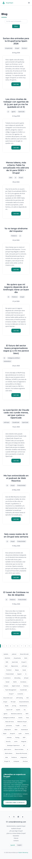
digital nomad (16, 686)
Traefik (17, 725)
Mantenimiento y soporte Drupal (16, 826)
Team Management (10, 690)
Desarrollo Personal (21, 753)
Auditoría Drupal (16, 828)
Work (25, 658)
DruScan (24, 48)
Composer (16, 761)
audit (20, 733)
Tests (27, 717)
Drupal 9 (23, 662)
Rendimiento (23, 706)
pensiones (9, 725)
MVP (24, 737)
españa (18, 710)
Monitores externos (16, 713)
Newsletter (16, 836)
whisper (26, 678)
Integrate (23, 741)
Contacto (16, 840)
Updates (5, 654)
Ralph (4, 733)
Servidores (23, 682)
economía (20, 694)
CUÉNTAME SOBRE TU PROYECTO (15, 802)
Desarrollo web (24, 654)
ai (8, 111)
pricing (14, 706)
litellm (15, 682)
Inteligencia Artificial (14, 358)
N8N (7, 662)
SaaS (6, 666)
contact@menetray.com (17, 822)
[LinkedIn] (18, 817)
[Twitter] (9, 817)
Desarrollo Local (7, 698)
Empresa (25, 686)
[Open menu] (29, 2)
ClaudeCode (15, 422)
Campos (6, 686)
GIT (24, 745)
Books (6, 706)
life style (13, 702)
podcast (14, 654)
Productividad (21, 485)
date (6, 757)
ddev (10, 177)
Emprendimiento (24, 702)
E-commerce (7, 678)
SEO (27, 698)
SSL (25, 710)
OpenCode (21, 111)
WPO (27, 713)
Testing (17, 737)
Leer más (16, 84)
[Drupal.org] (22, 817)
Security (8, 741)
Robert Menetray (23, 852)
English (19, 845)
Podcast (16, 838)
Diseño (20, 717)
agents (13, 111)
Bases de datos (19, 749)
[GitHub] (14, 817)
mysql (24, 670)
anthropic (6, 422)
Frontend (8, 670)
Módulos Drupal (22, 721)
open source (7, 749)
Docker (8, 682)
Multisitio (7, 658)
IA (8, 297)
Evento (27, 733)
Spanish (12, 845)
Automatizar (7, 361)
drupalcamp (8, 48)
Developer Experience (13, 745)
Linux (24, 725)
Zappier (19, 674)
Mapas (17, 670)
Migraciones (14, 666)
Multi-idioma (8, 753)
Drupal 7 (11, 694)
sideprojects (7, 729)
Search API (9, 710)
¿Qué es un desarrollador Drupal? (16, 833)
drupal (17, 48)
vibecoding (17, 678)
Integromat (23, 757)
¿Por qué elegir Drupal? (16, 831)
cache (15, 741)
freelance (14, 236)
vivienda (9, 737)
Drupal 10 (7, 761)
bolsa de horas (9, 721)
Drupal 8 (12, 733)
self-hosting (19, 698)
